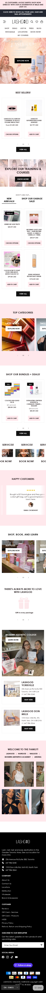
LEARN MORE (13, 640)
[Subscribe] (41, 945)
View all (23, 149)
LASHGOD (10, 754)
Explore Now (23, 61)
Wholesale (6, 894)
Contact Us (6, 883)
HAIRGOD (22, 754)
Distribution (6, 891)
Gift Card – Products (10, 916)
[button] (31, 21)
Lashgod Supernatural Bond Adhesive (34, 120)
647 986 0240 (11, 863)
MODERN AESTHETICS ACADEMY (18, 757)
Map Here (28, 700)
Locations (6, 887)
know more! (23, 179)
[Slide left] (17, 144)
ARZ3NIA (37, 757)
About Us (5, 880)
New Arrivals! (9, 200)
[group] (23, 61)
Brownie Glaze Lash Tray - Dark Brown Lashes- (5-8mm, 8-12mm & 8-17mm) (34, 232)
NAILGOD (34, 754)
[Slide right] (28, 144)
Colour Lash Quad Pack (12, 401)
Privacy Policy (7, 923)
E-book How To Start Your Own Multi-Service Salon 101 (12, 272)
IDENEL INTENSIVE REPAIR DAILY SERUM (34, 275)
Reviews (5, 908)
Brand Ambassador (10, 898)
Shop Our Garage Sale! (32, 200)
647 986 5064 (11, 870)
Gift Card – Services (10, 912)
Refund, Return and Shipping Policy (17, 926)
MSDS (4, 919)
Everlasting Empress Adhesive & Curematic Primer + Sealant (34, 403)
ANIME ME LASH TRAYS (12, 224)
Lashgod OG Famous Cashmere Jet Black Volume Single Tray (12, 120)
